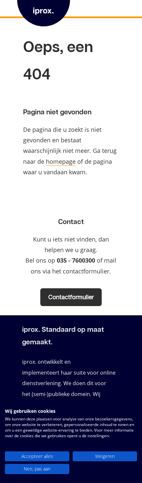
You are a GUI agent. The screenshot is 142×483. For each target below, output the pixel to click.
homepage (61, 161)
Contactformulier (71, 297)
